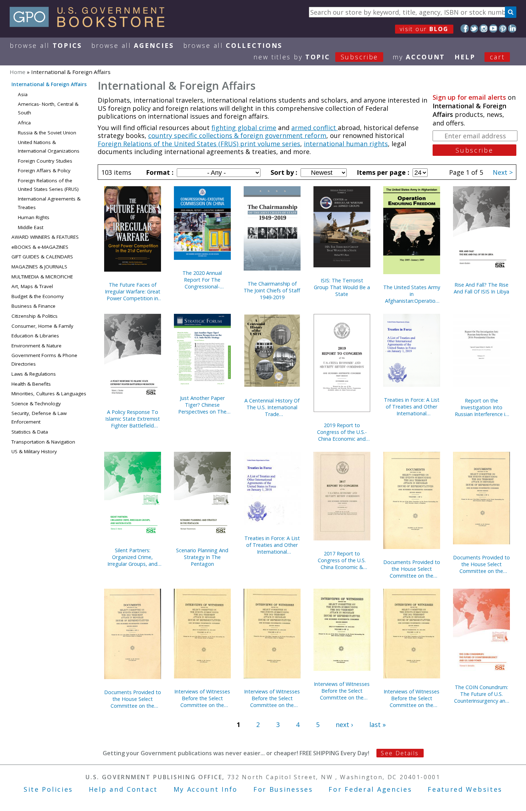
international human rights (346, 143)
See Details (400, 753)
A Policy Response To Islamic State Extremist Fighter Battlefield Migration (132, 419)
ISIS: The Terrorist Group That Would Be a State (342, 287)
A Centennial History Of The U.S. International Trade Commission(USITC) (271, 407)
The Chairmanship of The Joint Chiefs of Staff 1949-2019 (272, 290)
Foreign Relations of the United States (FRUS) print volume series (199, 143)
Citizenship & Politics (34, 316)
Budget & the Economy (37, 296)
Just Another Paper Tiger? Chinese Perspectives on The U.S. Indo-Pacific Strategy (202, 405)
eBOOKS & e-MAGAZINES (39, 247)
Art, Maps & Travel (32, 286)
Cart (497, 57)
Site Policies (48, 789)
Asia (23, 94)
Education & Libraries (35, 335)
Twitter (474, 28)
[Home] (90, 24)
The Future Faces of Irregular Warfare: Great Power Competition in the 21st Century (132, 291)
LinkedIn (512, 28)
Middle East (30, 227)
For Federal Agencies (370, 789)
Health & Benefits (31, 384)
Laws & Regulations (33, 374)
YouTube (493, 28)
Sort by (283, 172)
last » (377, 724)
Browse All (46, 45)
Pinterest (503, 28)
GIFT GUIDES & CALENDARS (42, 256)
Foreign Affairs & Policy (44, 170)
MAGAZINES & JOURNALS (39, 266)
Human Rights (33, 217)
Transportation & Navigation (43, 442)
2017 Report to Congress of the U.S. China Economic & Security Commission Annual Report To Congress (341, 560)
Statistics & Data (29, 432)
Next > (503, 172)
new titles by (315, 57)
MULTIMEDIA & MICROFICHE (42, 276)
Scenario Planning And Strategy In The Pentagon (202, 557)
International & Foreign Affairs (49, 84)
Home (17, 71)
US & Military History (34, 451)
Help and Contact (123, 789)
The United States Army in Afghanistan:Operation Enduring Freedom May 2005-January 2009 (411, 294)
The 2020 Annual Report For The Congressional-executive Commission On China (202, 279)
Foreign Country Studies (45, 161)
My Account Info (206, 789)
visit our (424, 29)
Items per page (382, 172)
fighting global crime (243, 127)
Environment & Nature (36, 345)
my (419, 57)
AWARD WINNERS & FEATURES (45, 237)
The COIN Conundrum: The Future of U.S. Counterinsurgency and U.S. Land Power (481, 694)
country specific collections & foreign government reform (237, 135)
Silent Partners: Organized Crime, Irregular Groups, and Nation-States (132, 557)
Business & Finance (33, 306)
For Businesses (283, 789)
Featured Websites (465, 789)
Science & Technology (36, 403)
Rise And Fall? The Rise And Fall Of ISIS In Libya (481, 288)
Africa (24, 122)
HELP (465, 57)
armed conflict (314, 127)
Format (159, 172)
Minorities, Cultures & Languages (48, 393)
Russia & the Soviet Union (47, 132)
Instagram (483, 28)
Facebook (465, 28)
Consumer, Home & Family (42, 326)
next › (344, 724)
